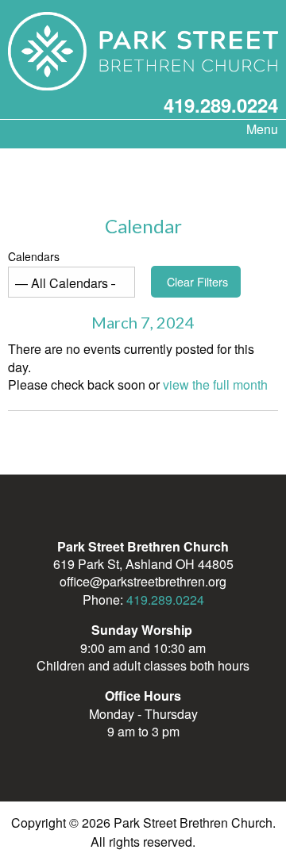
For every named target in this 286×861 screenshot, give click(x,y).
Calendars (34, 256)
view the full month (215, 384)
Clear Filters (197, 281)
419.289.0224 (221, 104)
